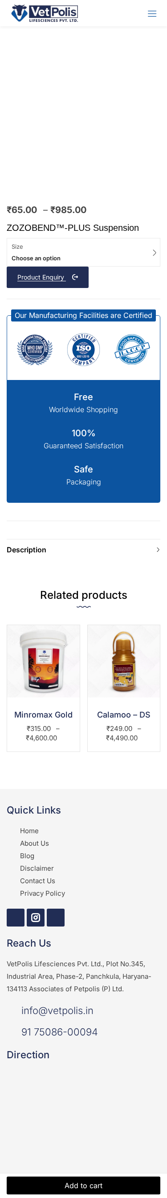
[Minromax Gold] (43, 661)
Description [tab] (26, 549)
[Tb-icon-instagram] (36, 918)
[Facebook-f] (15, 918)
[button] (83, 315)
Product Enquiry (41, 277)
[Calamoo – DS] (124, 661)
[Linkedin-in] (56, 918)
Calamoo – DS (124, 714)
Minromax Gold (43, 714)
